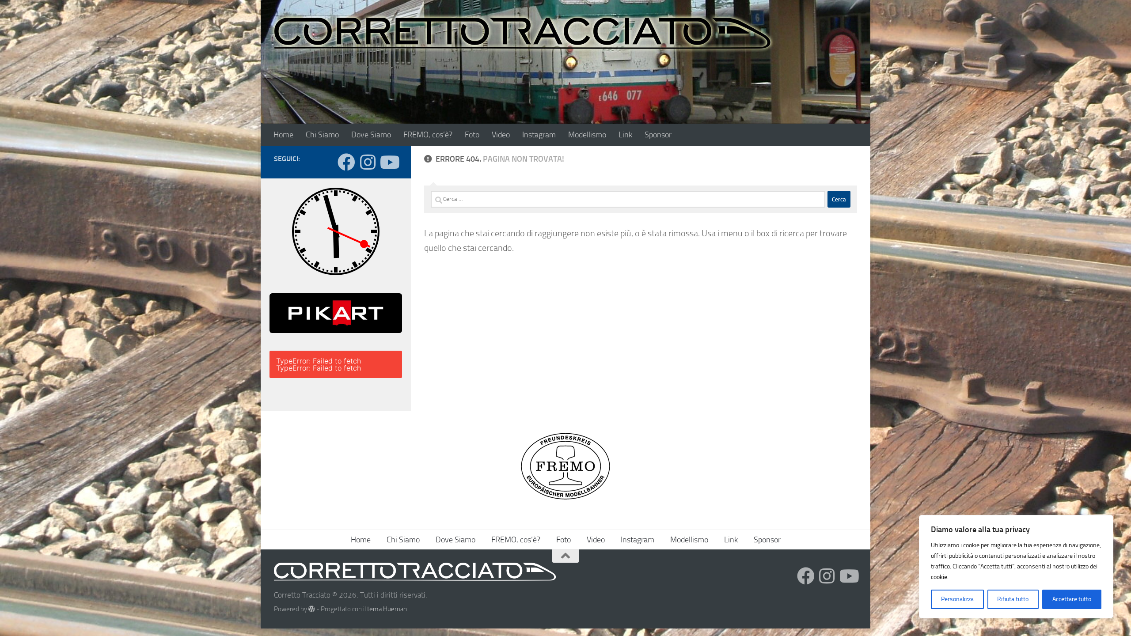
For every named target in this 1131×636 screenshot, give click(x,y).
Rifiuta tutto (1013, 599)
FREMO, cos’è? (427, 135)
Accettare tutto (1071, 599)
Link (625, 135)
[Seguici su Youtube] (389, 162)
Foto (472, 135)
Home (283, 135)
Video (501, 135)
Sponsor (658, 135)
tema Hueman (387, 609)
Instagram (539, 135)
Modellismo (587, 135)
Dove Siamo (371, 135)
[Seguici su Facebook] (346, 162)
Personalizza (957, 599)
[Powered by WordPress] (311, 609)
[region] (1016, 566)
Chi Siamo (322, 135)
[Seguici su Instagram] (367, 162)
